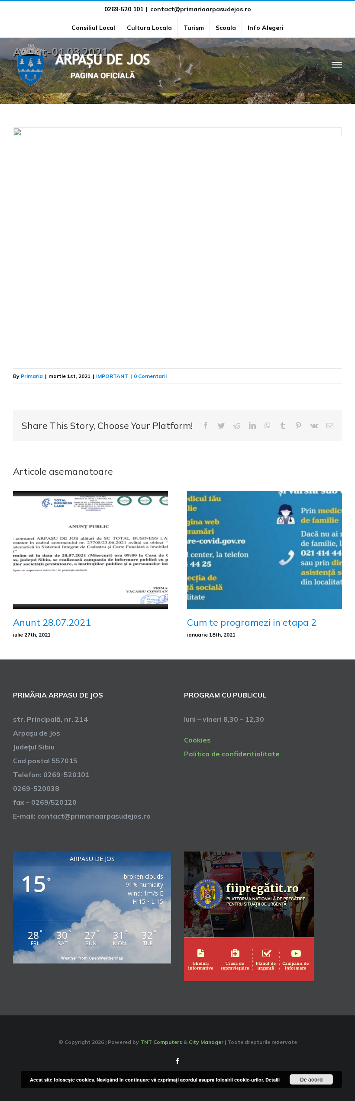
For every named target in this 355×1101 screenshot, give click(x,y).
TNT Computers (161, 1042)
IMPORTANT (112, 376)
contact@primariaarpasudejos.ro (200, 9)
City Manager (206, 1042)
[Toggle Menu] (337, 65)
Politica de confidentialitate (232, 753)
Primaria (32, 376)
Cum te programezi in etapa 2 (251, 622)
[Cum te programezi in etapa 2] (264, 549)
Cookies (197, 740)
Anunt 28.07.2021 (52, 622)
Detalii (272, 1079)
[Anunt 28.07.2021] (90, 549)
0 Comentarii (150, 376)
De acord (311, 1079)
